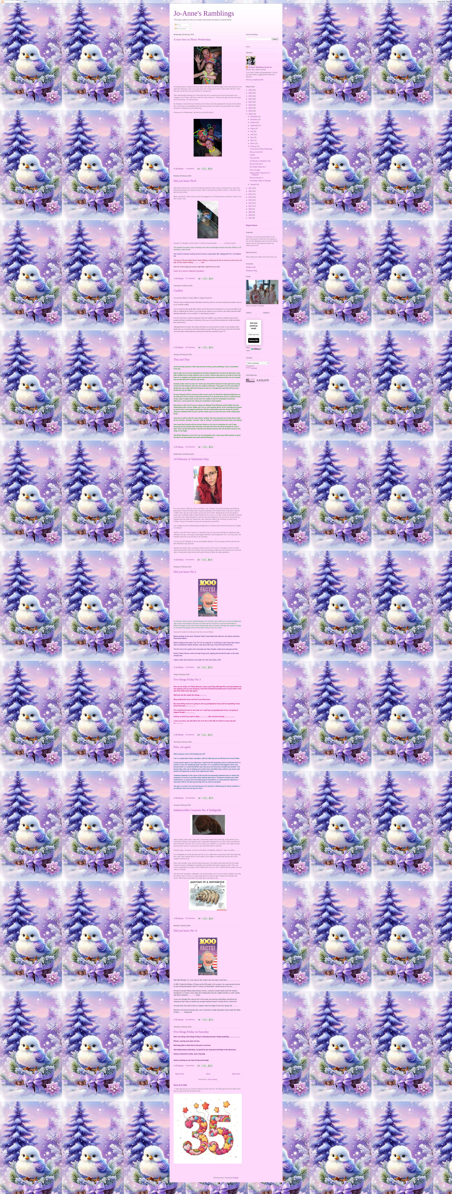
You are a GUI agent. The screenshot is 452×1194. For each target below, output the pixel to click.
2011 (250, 206)
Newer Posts (179, 1074)
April (252, 140)
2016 (250, 191)
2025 (250, 93)
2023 (250, 99)
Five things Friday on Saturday (191, 1031)
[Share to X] (207, 169)
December (254, 116)
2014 (250, 197)
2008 (250, 215)
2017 (250, 188)
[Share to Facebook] (209, 169)
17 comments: (191, 278)
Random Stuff (250, 267)
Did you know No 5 (185, 571)
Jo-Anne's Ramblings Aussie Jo (260, 67)
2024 (250, 96)
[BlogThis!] (205, 169)
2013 (250, 200)
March (252, 143)
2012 (250, 203)
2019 (250, 111)
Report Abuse (251, 225)
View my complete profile (254, 80)
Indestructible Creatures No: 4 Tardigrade (197, 810)
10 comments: (191, 798)
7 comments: (190, 169)
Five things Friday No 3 (187, 679)
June (252, 134)
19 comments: (191, 347)
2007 (250, 218)
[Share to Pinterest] (211, 169)
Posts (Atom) (212, 1079)
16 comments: (191, 918)
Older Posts (236, 1074)
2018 (250, 114)
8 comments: (190, 667)
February (253, 146)
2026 (250, 90)
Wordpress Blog (251, 271)
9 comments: (190, 559)
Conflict (178, 290)
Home (208, 1074)
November (254, 119)
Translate (254, 368)
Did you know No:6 (185, 180)
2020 (250, 108)
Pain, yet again (182, 746)
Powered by (248, 349)
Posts (178, 25)
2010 (250, 209)
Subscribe (253, 340)
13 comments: (191, 447)
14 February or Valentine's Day (191, 459)
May (252, 137)
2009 (250, 212)
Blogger (235, 1178)
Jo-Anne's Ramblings (204, 13)
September (254, 125)
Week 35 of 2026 (180, 1085)
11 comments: (191, 1019)
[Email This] (202, 169)
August (253, 128)
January (253, 184)
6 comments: (190, 1065)
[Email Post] (198, 169)
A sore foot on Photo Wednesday (192, 39)
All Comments (181, 29)
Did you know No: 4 (185, 930)
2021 (250, 105)
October (253, 122)
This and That (182, 359)
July (252, 131)
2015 (250, 194)
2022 (250, 102)
